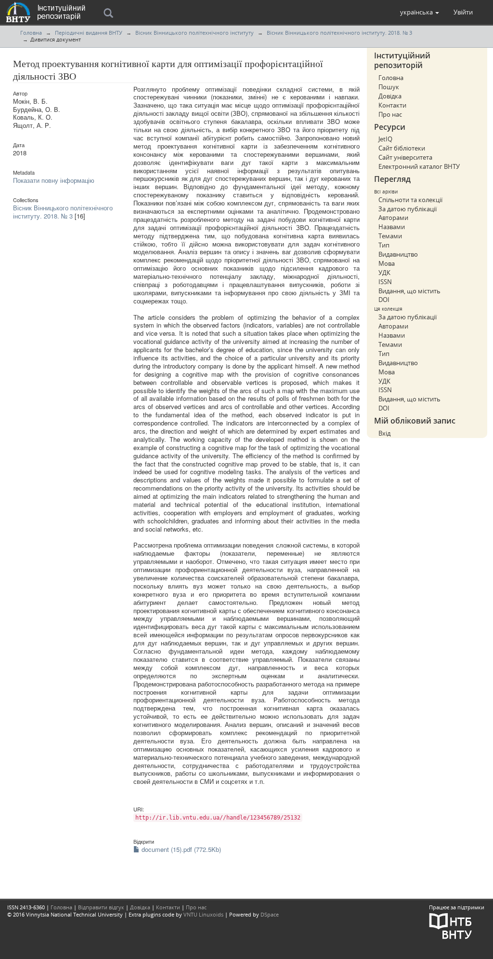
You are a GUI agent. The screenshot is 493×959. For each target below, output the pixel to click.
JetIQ (385, 139)
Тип (383, 245)
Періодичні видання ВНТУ (88, 32)
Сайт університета (405, 157)
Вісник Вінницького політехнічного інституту (194, 32)
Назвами (391, 226)
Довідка (390, 96)
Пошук (388, 86)
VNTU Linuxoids (203, 914)
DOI (383, 299)
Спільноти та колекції (410, 199)
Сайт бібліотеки (401, 148)
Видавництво (398, 254)
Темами (390, 236)
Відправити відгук (101, 907)
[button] (419, 12)
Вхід (384, 433)
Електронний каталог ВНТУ (419, 166)
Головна (31, 32)
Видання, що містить (409, 291)
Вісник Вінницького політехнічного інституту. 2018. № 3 (339, 32)
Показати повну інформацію (53, 180)
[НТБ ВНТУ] (450, 925)
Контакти (392, 105)
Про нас (390, 114)
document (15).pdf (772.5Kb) (180, 849)
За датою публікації (407, 209)
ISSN (385, 281)
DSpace (269, 914)
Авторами (393, 217)
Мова (386, 263)
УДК (384, 272)
